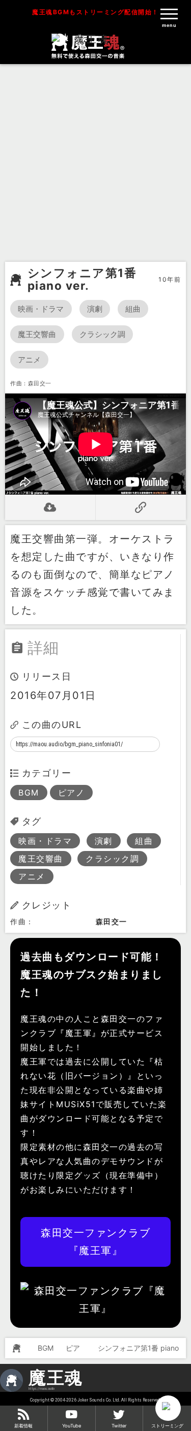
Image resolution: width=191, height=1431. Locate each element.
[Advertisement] (95, 161)
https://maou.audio (41, 1388)
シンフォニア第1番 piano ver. (82, 279)
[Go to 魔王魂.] (15, 1348)
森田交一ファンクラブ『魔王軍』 (95, 1242)
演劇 (94, 309)
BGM (28, 792)
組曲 (133, 309)
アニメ (29, 359)
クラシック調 (102, 334)
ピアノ (71, 792)
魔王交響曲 (37, 334)
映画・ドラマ (41, 309)
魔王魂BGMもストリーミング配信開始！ (95, 12)
